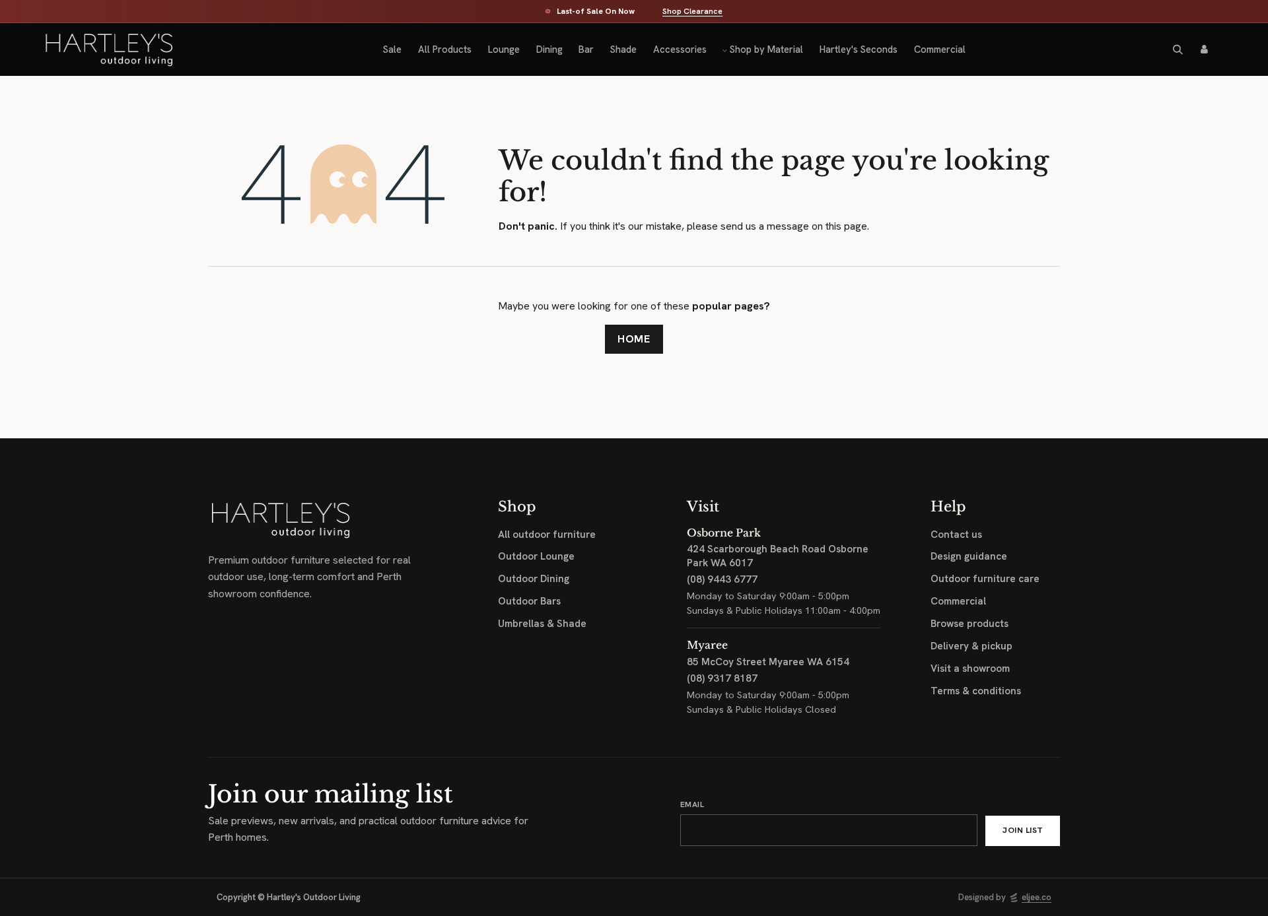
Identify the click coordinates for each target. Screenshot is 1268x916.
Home (634, 339)
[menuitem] (392, 49)
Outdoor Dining (533, 578)
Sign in (1204, 49)
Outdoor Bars (529, 601)
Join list (1022, 830)
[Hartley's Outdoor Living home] (96, 50)
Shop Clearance (692, 11)
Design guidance (969, 556)
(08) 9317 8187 (722, 678)
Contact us (956, 534)
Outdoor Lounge (536, 556)
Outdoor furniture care (985, 578)
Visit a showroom (970, 668)
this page (846, 226)
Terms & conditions (976, 691)
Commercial (958, 601)
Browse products (969, 623)
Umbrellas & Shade (542, 623)
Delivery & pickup (971, 646)
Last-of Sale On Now (596, 11)
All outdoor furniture (547, 534)
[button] (1178, 49)
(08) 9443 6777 (722, 579)
